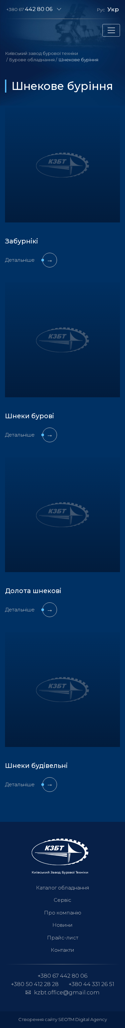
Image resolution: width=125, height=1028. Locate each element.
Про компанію (62, 912)
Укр (113, 9)
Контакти (62, 950)
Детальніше (29, 260)
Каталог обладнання (62, 887)
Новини (62, 925)
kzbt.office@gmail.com (67, 992)
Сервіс (62, 900)
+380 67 (29, 9)
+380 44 (91, 984)
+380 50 (35, 984)
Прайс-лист (62, 937)
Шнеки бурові (29, 416)
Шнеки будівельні (36, 766)
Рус (101, 9)
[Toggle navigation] (111, 30)
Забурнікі (21, 241)
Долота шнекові (33, 591)
